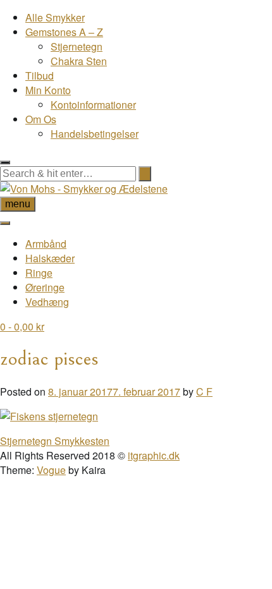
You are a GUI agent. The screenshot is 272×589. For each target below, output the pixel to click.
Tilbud (39, 75)
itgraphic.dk (154, 455)
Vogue (51, 470)
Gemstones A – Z (64, 32)
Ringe (39, 272)
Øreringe (45, 287)
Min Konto (48, 90)
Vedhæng (47, 301)
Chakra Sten (79, 61)
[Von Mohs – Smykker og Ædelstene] (84, 188)
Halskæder (50, 258)
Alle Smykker (55, 17)
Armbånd (45, 243)
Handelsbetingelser (95, 133)
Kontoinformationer (93, 104)
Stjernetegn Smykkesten (54, 441)
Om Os (40, 119)
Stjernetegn (76, 46)
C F (204, 391)
